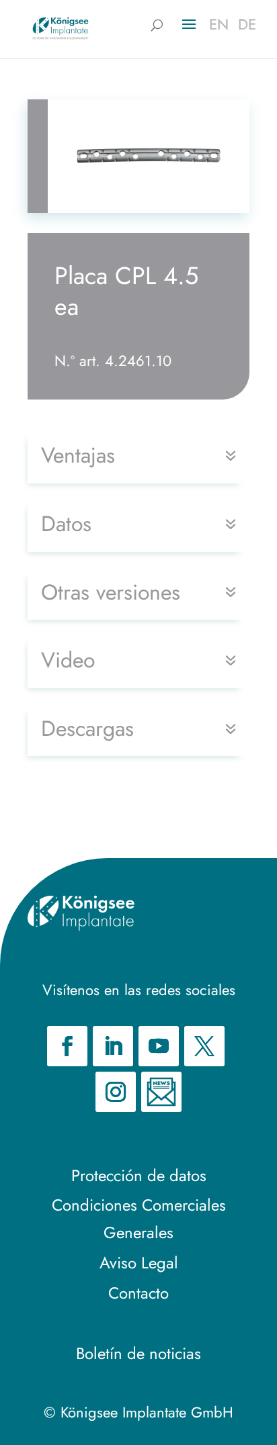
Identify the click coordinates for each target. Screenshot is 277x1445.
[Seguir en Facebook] (67, 1046)
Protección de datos (138, 1175)
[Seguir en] (161, 1092)
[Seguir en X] (204, 1046)
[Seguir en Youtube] (158, 1046)
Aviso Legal (139, 1262)
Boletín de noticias (138, 1353)
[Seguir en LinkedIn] (113, 1046)
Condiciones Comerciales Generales (139, 1218)
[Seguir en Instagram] (115, 1092)
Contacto (138, 1293)
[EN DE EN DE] (60, 27)
